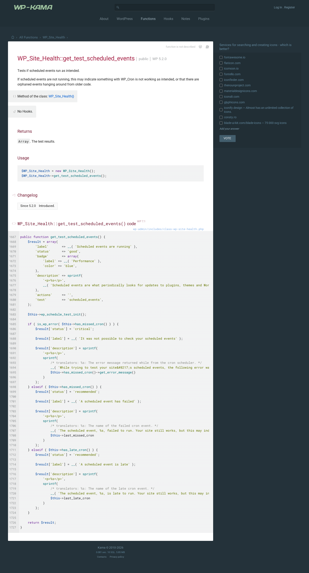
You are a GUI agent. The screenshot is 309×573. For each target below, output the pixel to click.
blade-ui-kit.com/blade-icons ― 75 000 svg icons (255, 123)
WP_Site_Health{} (61, 96)
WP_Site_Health (54, 37)
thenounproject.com (237, 85)
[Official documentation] (200, 47)
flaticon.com (232, 63)
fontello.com (232, 74)
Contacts (102, 557)
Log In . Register (284, 7)
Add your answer (229, 128)
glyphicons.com (234, 102)
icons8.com (231, 96)
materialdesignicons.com (240, 91)
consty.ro (230, 117)
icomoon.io (231, 68)
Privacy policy (117, 557)
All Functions (28, 37)
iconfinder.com (234, 79)
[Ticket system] (207, 47)
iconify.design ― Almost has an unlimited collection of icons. (258, 109)
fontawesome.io (234, 57)
